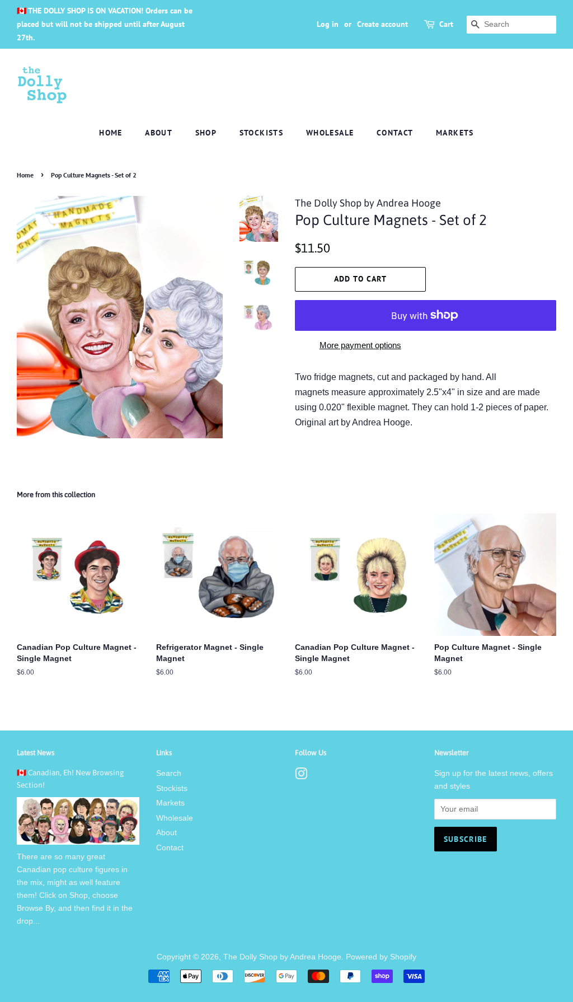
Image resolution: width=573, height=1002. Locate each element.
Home (111, 133)
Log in (328, 24)
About (158, 133)
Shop (206, 133)
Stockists (261, 133)
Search (168, 773)
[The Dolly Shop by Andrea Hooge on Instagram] (301, 776)
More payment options (360, 345)
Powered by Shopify (381, 957)
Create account (382, 24)
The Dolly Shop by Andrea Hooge (282, 957)
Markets (455, 133)
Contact (395, 133)
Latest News (35, 752)
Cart (446, 24)
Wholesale (330, 133)
